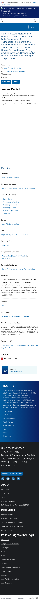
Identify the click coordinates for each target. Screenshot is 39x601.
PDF (3, 306)
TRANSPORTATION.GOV (8, 598)
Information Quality (8, 559)
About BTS (5, 489)
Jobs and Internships (8, 501)
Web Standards (6, 583)
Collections (7, 415)
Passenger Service (10, 205)
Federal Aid (7, 199)
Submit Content (8, 425)
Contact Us (7, 436)
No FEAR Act (5, 563)
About (5, 433)
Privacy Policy (6, 571)
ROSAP (7, 386)
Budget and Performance (10, 544)
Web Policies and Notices (10, 579)
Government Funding (11, 202)
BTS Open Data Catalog (9, 518)
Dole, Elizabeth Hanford (13, 68)
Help (5, 429)
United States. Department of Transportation (18, 188)
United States (7, 258)
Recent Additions (9, 418)
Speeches (5, 245)
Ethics (3, 551)
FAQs (3, 497)
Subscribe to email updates (12, 474)
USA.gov (4, 575)
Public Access (8, 422)
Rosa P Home (7, 411)
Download (6, 82)
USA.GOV (21, 598)
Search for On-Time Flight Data (12, 526)
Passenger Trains (9, 208)
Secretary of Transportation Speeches (15, 316)
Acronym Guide (6, 530)
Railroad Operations (10, 210)
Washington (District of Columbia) (14, 256)
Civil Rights (5, 548)
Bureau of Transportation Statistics (15, 16)
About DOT (5, 540)
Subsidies (7, 213)
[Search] (35, 20)
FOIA (3, 555)
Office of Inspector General (10, 567)
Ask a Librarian (6, 515)
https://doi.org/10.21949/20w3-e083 (15, 235)
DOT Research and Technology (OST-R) (15, 505)
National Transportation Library (12, 522)
